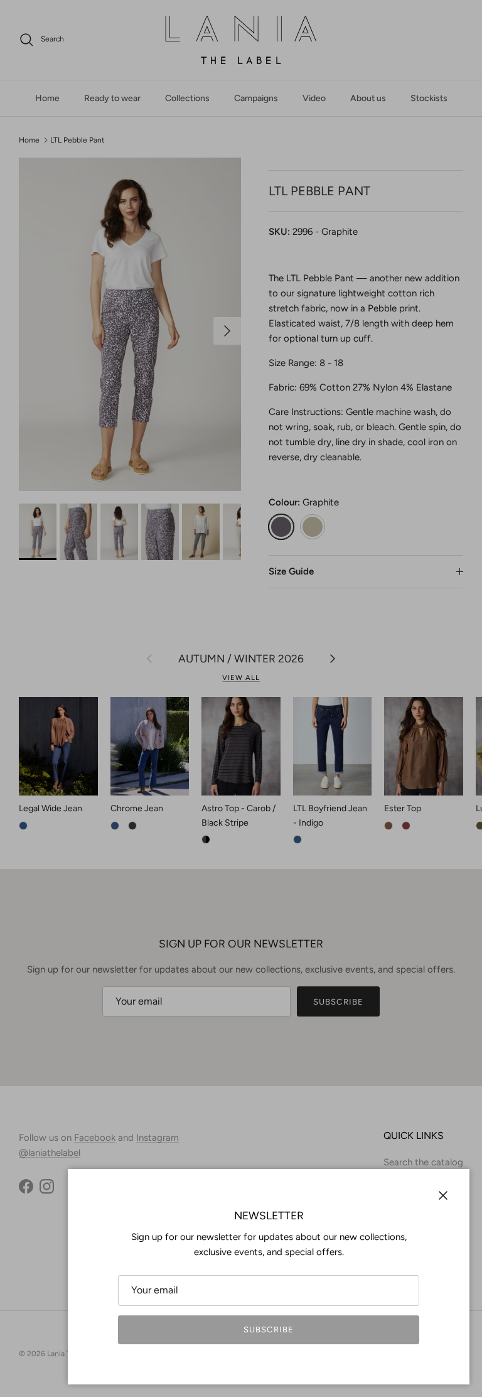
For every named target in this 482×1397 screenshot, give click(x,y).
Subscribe (268, 1329)
